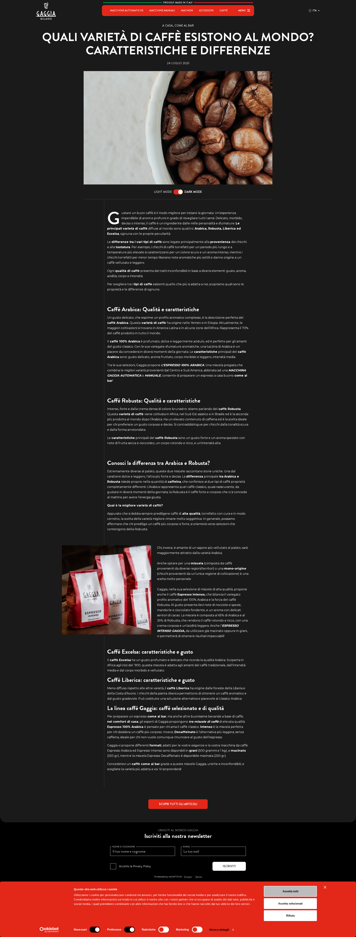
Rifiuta (290, 915)
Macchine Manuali (162, 10)
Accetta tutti (290, 891)
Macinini (187, 10)
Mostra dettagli (219, 929)
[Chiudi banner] (325, 887)
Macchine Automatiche (126, 10)
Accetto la (135, 866)
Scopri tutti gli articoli (178, 804)
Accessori (206, 10)
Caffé (224, 10)
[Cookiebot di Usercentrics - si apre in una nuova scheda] (49, 930)
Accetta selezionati (290, 903)
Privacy (188, 876)
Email (186, 846)
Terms (198, 876)
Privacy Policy (142, 866)
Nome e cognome (123, 846)
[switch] (129, 930)
